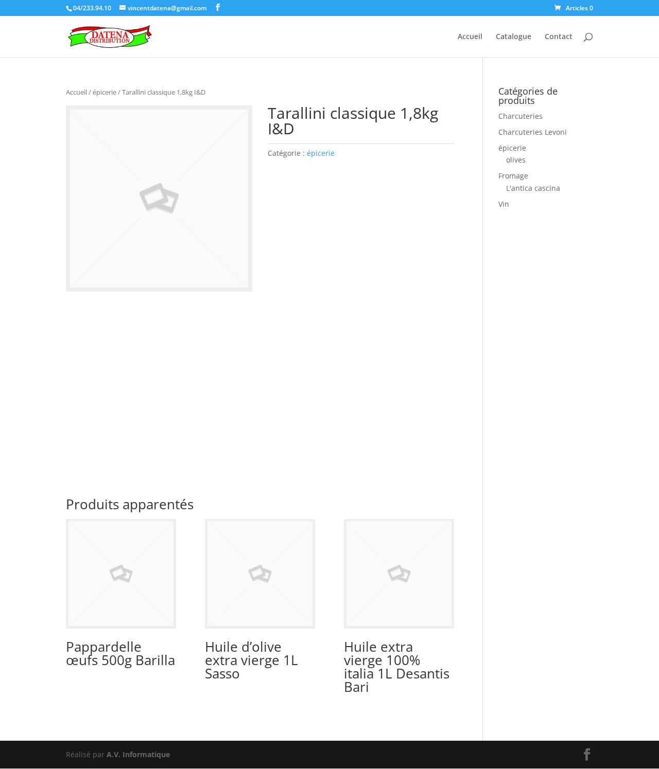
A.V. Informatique (138, 754)
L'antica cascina (533, 188)
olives (516, 160)
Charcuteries (520, 116)
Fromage (513, 176)
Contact (559, 37)
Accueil (470, 37)
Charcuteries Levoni (532, 132)
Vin (503, 204)
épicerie (104, 92)
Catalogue (513, 37)
